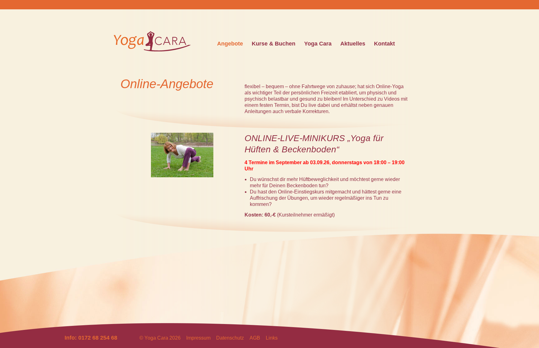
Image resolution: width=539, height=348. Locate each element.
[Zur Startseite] (152, 48)
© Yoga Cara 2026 (160, 338)
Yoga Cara (318, 44)
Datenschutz (230, 338)
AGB (255, 338)
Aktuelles (352, 44)
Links (272, 338)
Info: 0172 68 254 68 (91, 338)
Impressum (198, 338)
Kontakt (384, 44)
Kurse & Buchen (273, 44)
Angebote (230, 44)
